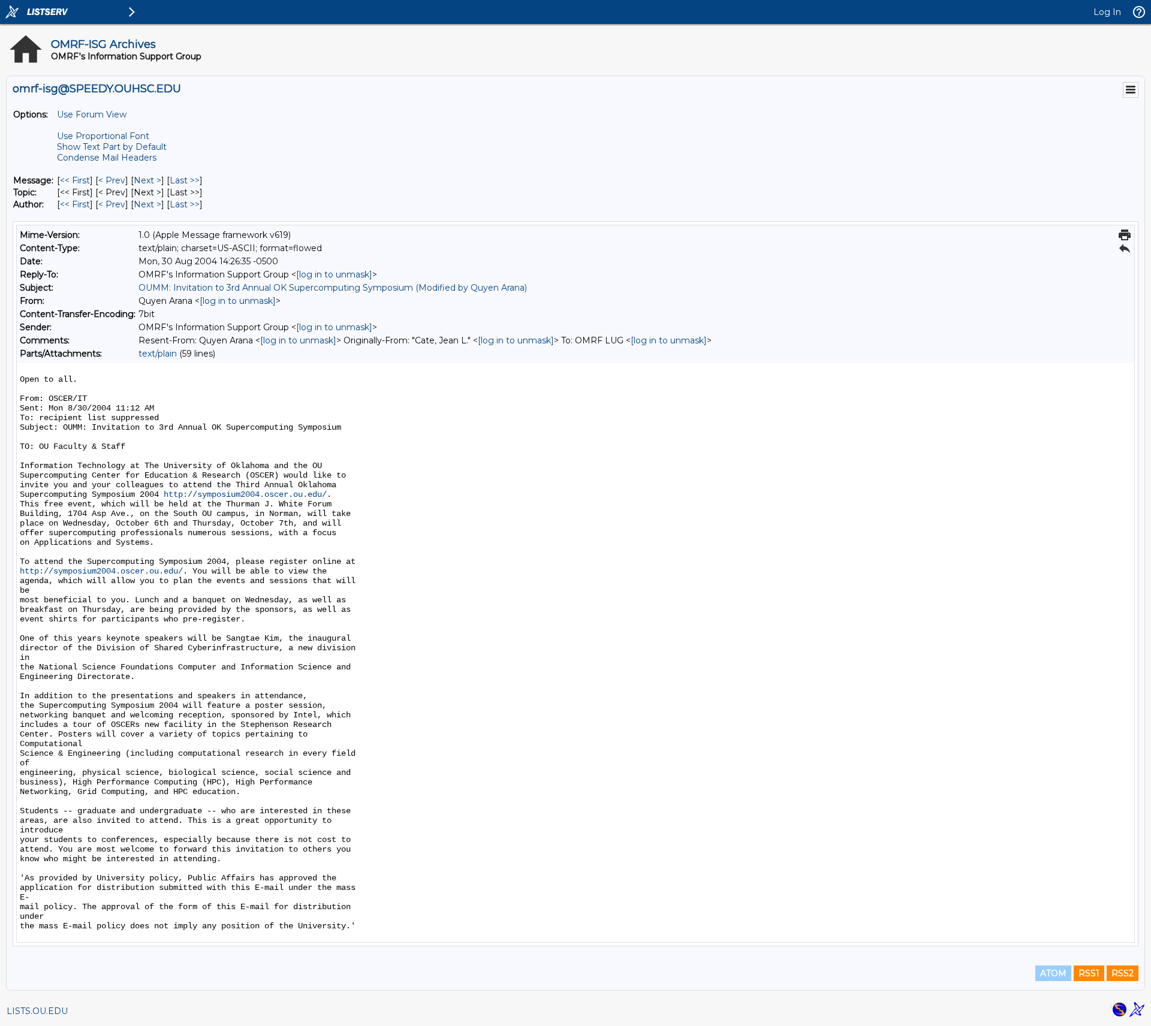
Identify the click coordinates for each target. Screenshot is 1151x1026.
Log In (1107, 12)
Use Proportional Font (103, 136)
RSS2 (1122, 973)
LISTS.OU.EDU (37, 1011)
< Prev (111, 180)
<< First (75, 180)
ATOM (1053, 973)
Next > (147, 180)
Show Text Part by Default (112, 146)
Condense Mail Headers (106, 157)
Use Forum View (91, 114)
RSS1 (1088, 973)
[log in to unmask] (334, 274)
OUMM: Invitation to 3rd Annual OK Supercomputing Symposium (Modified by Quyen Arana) (332, 287)
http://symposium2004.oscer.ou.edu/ (245, 494)
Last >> (185, 180)
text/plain (157, 353)
